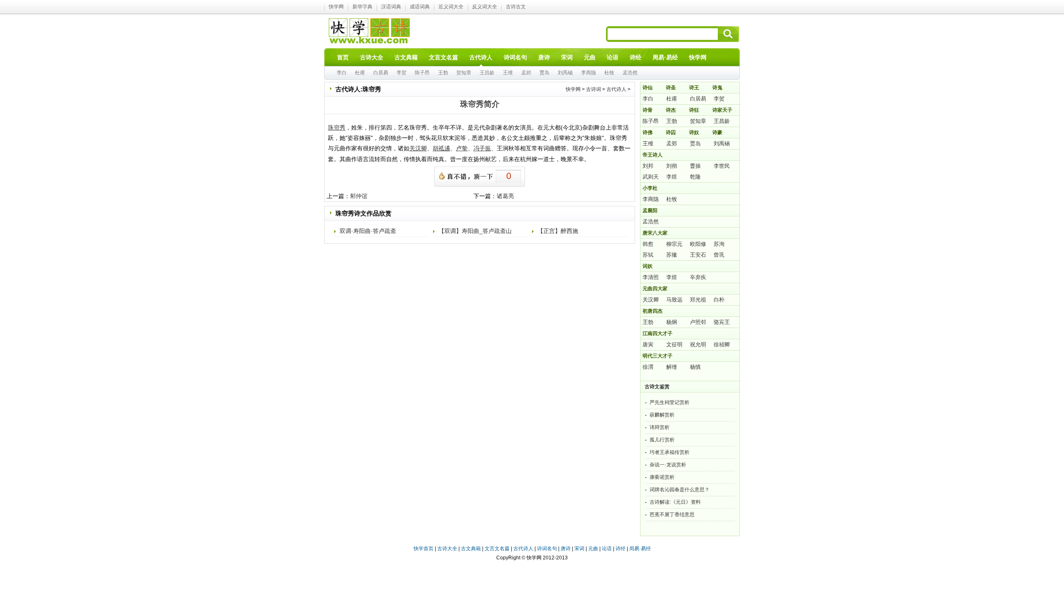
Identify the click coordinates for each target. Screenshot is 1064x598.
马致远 (674, 300)
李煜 (671, 177)
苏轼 (648, 255)
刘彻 (671, 166)
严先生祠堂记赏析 (670, 402)
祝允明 (698, 344)
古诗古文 (516, 7)
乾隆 (695, 177)
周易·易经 (665, 57)
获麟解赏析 (662, 415)
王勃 (443, 73)
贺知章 (463, 73)
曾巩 (719, 255)
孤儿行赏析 (662, 440)
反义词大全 (484, 7)
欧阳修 (698, 244)
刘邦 (648, 166)
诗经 (621, 548)
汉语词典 (391, 7)
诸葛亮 (505, 196)
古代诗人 (616, 89)
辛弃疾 (698, 277)
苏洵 (719, 244)
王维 (508, 73)
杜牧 (609, 73)
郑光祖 (698, 300)
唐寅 (648, 344)
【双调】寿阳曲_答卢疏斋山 (475, 231)
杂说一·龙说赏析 (668, 465)
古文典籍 (471, 548)
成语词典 (420, 7)
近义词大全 (450, 7)
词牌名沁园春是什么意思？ (679, 490)
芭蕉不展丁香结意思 (672, 514)
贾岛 (544, 73)
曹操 (695, 166)
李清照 (651, 277)
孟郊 (526, 73)
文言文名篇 (497, 548)
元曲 (593, 548)
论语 (607, 548)
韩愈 (648, 244)
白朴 (719, 300)
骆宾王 (722, 322)
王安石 (698, 255)
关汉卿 (651, 300)
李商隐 (588, 73)
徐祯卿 (722, 344)
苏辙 (671, 255)
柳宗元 (674, 244)
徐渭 (648, 367)
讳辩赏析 (660, 427)
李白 (342, 73)
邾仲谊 (358, 196)
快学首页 (423, 548)
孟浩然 (630, 73)
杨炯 (671, 322)
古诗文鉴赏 (657, 387)
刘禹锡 (565, 73)
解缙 (671, 367)
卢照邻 (698, 322)
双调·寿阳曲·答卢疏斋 (368, 231)
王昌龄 (487, 73)
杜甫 (360, 73)
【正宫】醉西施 (557, 231)
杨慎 (695, 367)
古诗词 (593, 89)
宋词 (579, 548)
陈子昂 (422, 73)
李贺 (401, 73)
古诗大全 (447, 548)
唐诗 (566, 548)
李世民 (722, 166)
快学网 (336, 7)
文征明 (674, 344)
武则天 (651, 177)
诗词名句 (547, 548)
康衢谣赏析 (662, 477)
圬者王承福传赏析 (670, 452)
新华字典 (362, 7)
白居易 (380, 73)
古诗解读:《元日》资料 (675, 502)
